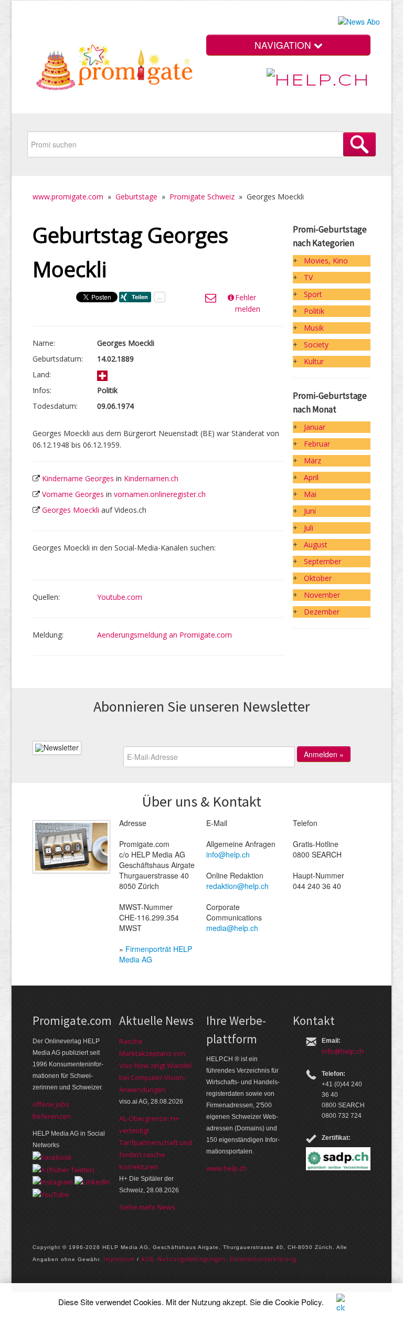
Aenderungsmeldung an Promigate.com (164, 635)
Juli (308, 528)
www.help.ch (226, 1168)
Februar (317, 444)
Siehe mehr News (147, 1207)
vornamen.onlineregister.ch (160, 494)
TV (308, 277)
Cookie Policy (298, 1301)
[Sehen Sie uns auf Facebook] (52, 1156)
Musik (314, 328)
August (315, 544)
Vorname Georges (73, 494)
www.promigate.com (68, 197)
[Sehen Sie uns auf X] (63, 1168)
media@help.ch (232, 928)
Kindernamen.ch (151, 478)
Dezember (322, 612)
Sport (313, 294)
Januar (314, 427)
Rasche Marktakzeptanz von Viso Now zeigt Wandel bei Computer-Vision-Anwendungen (155, 1065)
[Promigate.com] (115, 69)
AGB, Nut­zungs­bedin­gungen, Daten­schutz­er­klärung (218, 1259)
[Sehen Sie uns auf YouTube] (51, 1193)
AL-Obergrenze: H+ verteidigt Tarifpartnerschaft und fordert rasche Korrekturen (155, 1142)
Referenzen (52, 1116)
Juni (310, 511)
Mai (310, 494)
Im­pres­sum (119, 1259)
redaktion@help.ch (237, 886)
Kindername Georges (78, 478)
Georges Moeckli (70, 510)
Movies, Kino (326, 261)
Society (316, 345)
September (322, 561)
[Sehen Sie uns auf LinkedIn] (92, 1181)
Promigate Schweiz (202, 197)
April (311, 477)
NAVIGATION (284, 44)
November (322, 595)
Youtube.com (119, 597)
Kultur (314, 361)
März (312, 460)
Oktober (318, 578)
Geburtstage (136, 197)
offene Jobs (51, 1104)
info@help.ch (228, 854)
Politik (314, 311)
